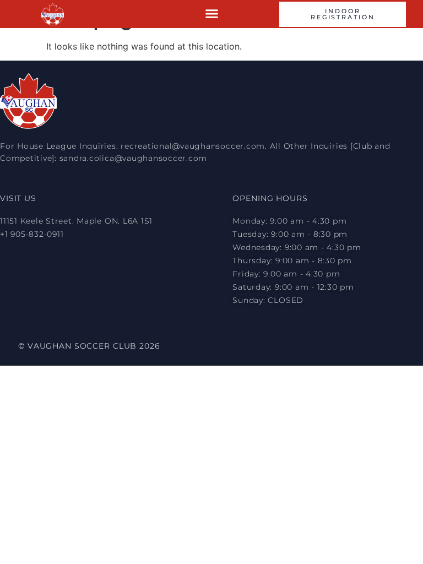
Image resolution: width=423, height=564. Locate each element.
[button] (212, 13)
